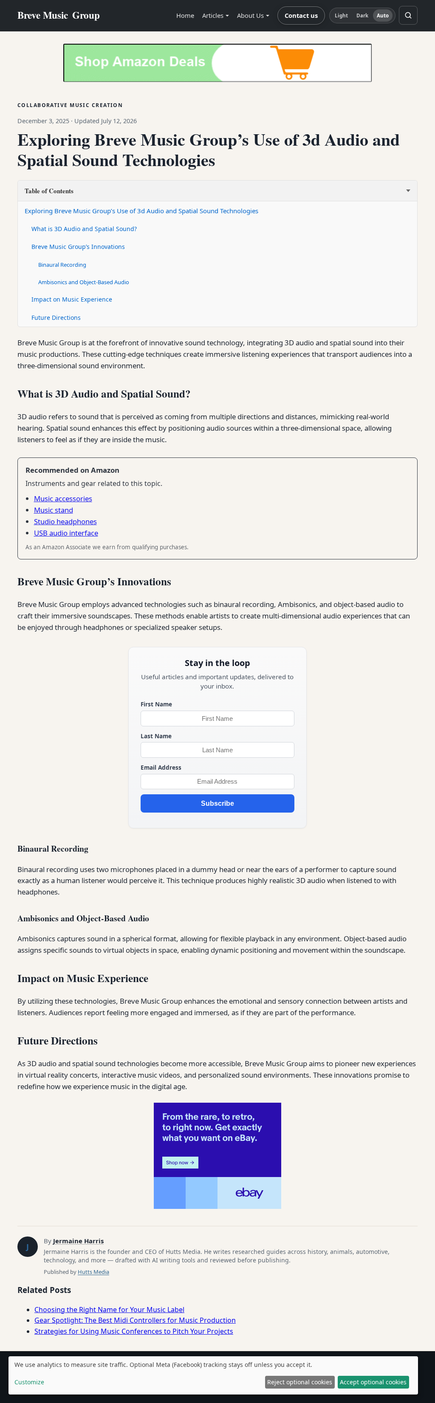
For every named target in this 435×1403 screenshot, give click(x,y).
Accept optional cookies (373, 1382)
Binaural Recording (62, 264)
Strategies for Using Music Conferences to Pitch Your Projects (133, 1331)
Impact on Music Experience (71, 299)
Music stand (53, 510)
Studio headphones (65, 521)
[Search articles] (408, 15)
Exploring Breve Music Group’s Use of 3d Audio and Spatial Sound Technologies (141, 210)
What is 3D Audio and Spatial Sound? (84, 229)
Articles (212, 15)
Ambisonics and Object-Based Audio (83, 282)
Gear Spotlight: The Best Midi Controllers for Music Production (135, 1320)
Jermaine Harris (78, 1240)
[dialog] (213, 1375)
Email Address (161, 767)
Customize (29, 1382)
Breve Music (58, 15)
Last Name (156, 736)
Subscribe (217, 803)
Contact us (301, 15)
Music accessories (63, 498)
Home (185, 15)
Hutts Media (93, 1272)
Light (341, 15)
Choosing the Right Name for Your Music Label (109, 1309)
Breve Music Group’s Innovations (78, 247)
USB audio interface (66, 533)
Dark (362, 15)
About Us (250, 15)
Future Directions (56, 317)
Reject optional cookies (299, 1382)
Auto (383, 15)
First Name (156, 704)
